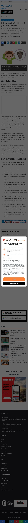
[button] (14, 258)
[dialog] (14, 261)
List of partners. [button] (21, 266)
